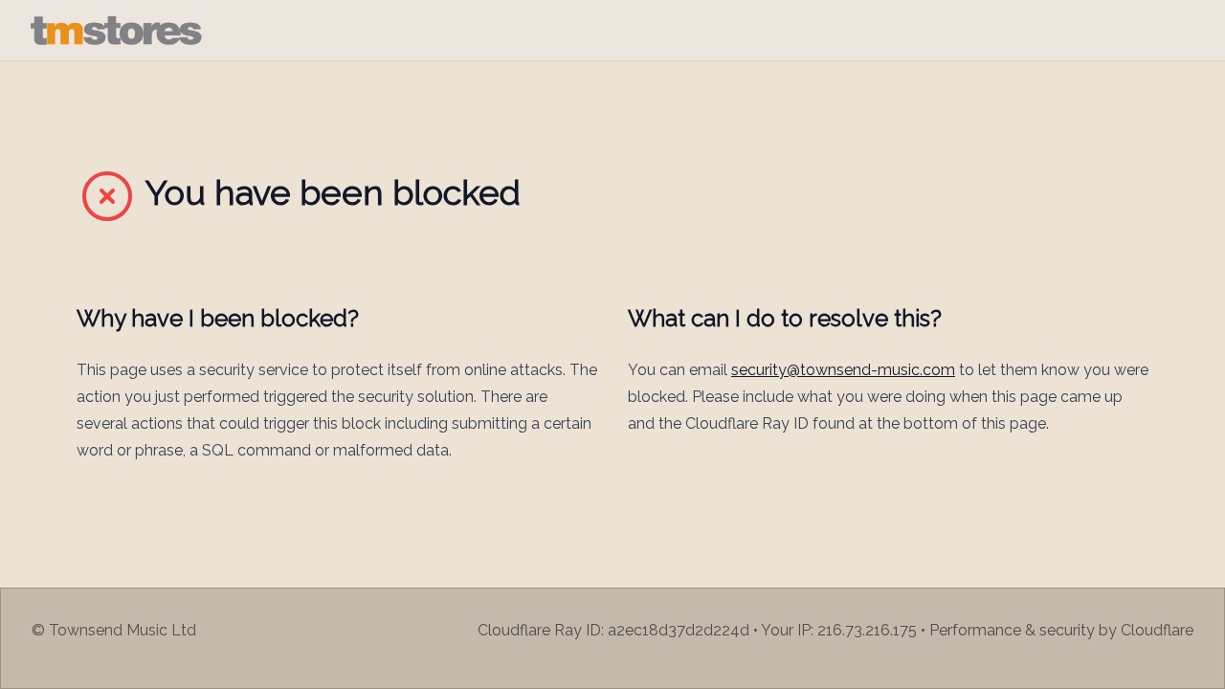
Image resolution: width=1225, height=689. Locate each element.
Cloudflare (1157, 630)
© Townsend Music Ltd (114, 630)
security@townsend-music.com (843, 370)
